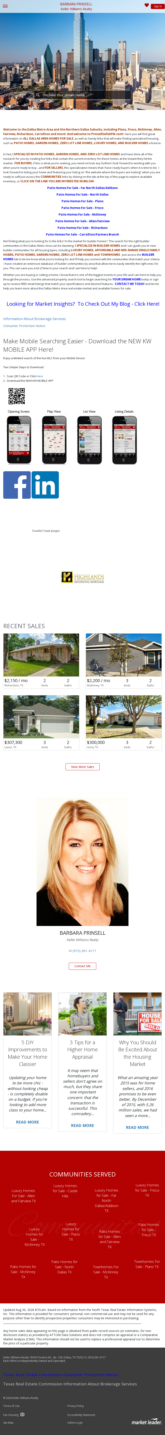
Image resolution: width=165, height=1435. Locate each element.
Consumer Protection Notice (24, 326)
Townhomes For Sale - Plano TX (147, 1264)
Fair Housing (10, 1415)
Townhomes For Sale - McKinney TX (106, 1272)
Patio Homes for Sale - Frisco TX (148, 1229)
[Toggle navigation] (5, 6)
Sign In (158, 6)
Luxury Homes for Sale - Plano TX (71, 1231)
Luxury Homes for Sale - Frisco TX (147, 1190)
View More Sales (82, 767)
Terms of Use (11, 1406)
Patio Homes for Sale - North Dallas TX (64, 1266)
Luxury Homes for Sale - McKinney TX (34, 1237)
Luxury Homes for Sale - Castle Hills (65, 1190)
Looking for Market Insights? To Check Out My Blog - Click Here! (83, 303)
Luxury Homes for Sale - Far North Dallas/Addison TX (106, 1200)
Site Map (8, 1422)
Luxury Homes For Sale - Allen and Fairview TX (23, 1195)
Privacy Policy (75, 1406)
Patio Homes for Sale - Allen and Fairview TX (109, 1239)
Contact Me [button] (82, 966)
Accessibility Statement (81, 1415)
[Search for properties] (38, 95)
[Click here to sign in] (146, 6)
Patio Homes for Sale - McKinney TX (23, 1271)
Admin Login (75, 1422)
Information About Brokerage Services (34, 318)
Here (40, 376)
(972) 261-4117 (84, 951)
